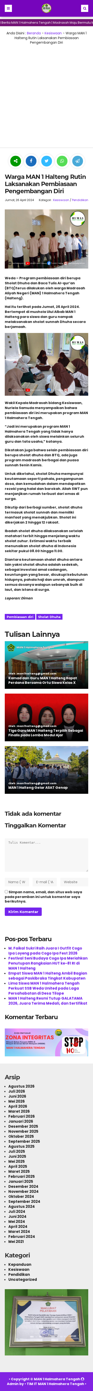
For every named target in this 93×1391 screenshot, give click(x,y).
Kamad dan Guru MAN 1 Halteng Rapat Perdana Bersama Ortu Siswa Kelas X (42, 680)
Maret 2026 (19, 1111)
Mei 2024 (16, 1221)
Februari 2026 (21, 1116)
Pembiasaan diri (20, 617)
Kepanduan (19, 1264)
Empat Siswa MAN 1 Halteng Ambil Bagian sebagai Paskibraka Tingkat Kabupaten (47, 976)
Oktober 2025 (21, 1136)
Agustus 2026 (21, 1086)
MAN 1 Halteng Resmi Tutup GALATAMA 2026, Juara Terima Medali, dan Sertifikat (47, 1001)
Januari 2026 (20, 1121)
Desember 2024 (23, 1186)
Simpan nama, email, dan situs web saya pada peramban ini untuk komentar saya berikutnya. (43, 897)
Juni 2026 (17, 1096)
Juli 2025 (16, 1151)
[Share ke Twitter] (47, 161)
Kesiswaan (53, 33)
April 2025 (17, 1166)
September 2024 (24, 1201)
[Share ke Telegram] (77, 161)
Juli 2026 (16, 1091)
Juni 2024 (17, 1216)
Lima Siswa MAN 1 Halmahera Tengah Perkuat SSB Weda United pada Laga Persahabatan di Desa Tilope (43, 988)
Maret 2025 (19, 1171)
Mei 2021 (16, 1241)
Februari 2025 (21, 1176)
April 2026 (17, 1106)
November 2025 (23, 1131)
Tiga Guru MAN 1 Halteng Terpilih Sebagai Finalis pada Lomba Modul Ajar (45, 733)
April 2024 (17, 1226)
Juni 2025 (17, 1156)
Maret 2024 (19, 1231)
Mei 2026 (16, 1101)
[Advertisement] (46, 93)
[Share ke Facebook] (31, 161)
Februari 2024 (21, 1236)
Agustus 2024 (21, 1206)
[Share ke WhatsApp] (62, 162)
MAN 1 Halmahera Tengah (57, 1379)
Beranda (34, 33)
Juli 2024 (16, 1211)
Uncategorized (22, 1279)
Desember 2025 (23, 1126)
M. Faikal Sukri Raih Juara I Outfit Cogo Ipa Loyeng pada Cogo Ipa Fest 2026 (45, 951)
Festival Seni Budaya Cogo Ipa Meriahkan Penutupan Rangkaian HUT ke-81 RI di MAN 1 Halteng (48, 963)
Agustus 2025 (21, 1146)
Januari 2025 (20, 1181)
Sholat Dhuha (49, 617)
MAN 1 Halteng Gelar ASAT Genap (38, 787)
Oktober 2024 (21, 1196)
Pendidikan (80, 200)
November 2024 (23, 1191)
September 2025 (24, 1141)
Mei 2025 (16, 1161)
